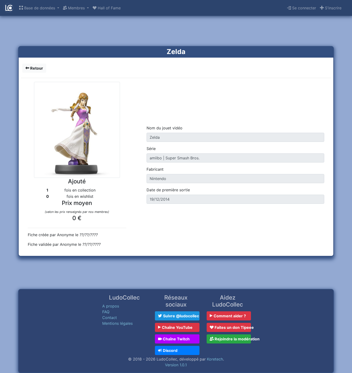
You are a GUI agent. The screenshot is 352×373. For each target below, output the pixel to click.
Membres (76, 8)
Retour (36, 68)
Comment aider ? (229, 315)
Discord (169, 350)
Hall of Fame (109, 8)
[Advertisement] (176, 31)
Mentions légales (117, 323)
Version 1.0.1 (176, 364)
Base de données (39, 8)
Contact (109, 317)
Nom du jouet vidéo (164, 128)
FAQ (105, 311)
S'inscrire (332, 8)
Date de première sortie (168, 189)
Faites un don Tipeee (232, 327)
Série (151, 148)
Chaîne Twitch (176, 339)
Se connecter (303, 8)
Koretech (215, 359)
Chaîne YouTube (177, 327)
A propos (110, 306)
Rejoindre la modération (232, 339)
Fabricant (155, 169)
